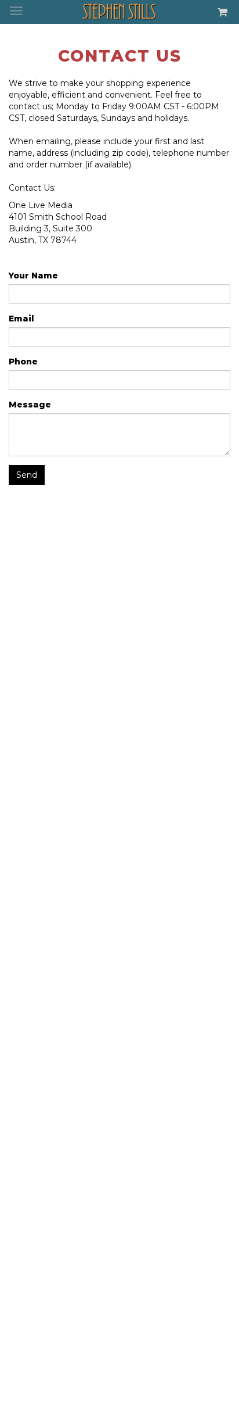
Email (21, 318)
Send (26, 475)
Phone (23, 361)
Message (30, 404)
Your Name (33, 275)
